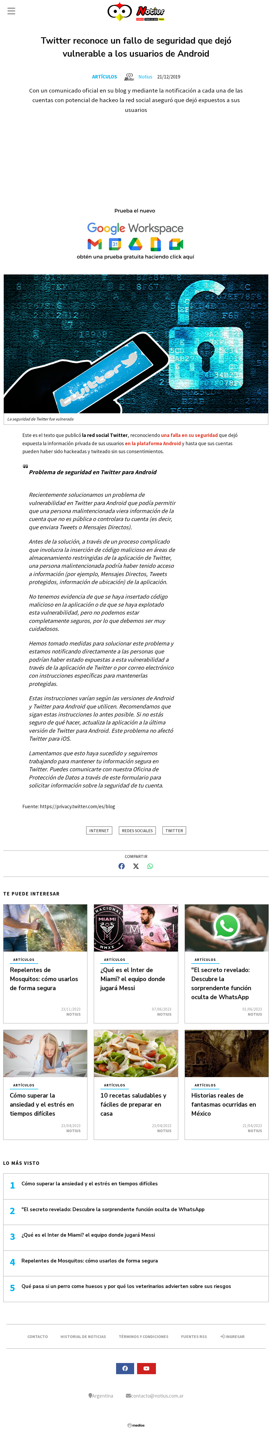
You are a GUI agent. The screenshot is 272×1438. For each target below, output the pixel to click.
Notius (145, 76)
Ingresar (235, 1336)
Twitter (174, 830)
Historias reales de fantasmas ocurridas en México (223, 1104)
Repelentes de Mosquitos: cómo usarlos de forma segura (44, 979)
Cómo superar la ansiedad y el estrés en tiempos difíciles (42, 1104)
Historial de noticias (83, 1336)
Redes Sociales (137, 830)
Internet (99, 830)
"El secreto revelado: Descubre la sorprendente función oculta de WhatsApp (113, 1209)
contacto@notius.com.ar (157, 1396)
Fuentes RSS (194, 1336)
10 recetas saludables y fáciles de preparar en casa (133, 1104)
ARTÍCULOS (104, 76)
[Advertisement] (136, 154)
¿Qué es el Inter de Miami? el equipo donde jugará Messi (132, 979)
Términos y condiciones (143, 1336)
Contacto (37, 1336)
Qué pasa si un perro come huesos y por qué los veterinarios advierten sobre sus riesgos (126, 1286)
